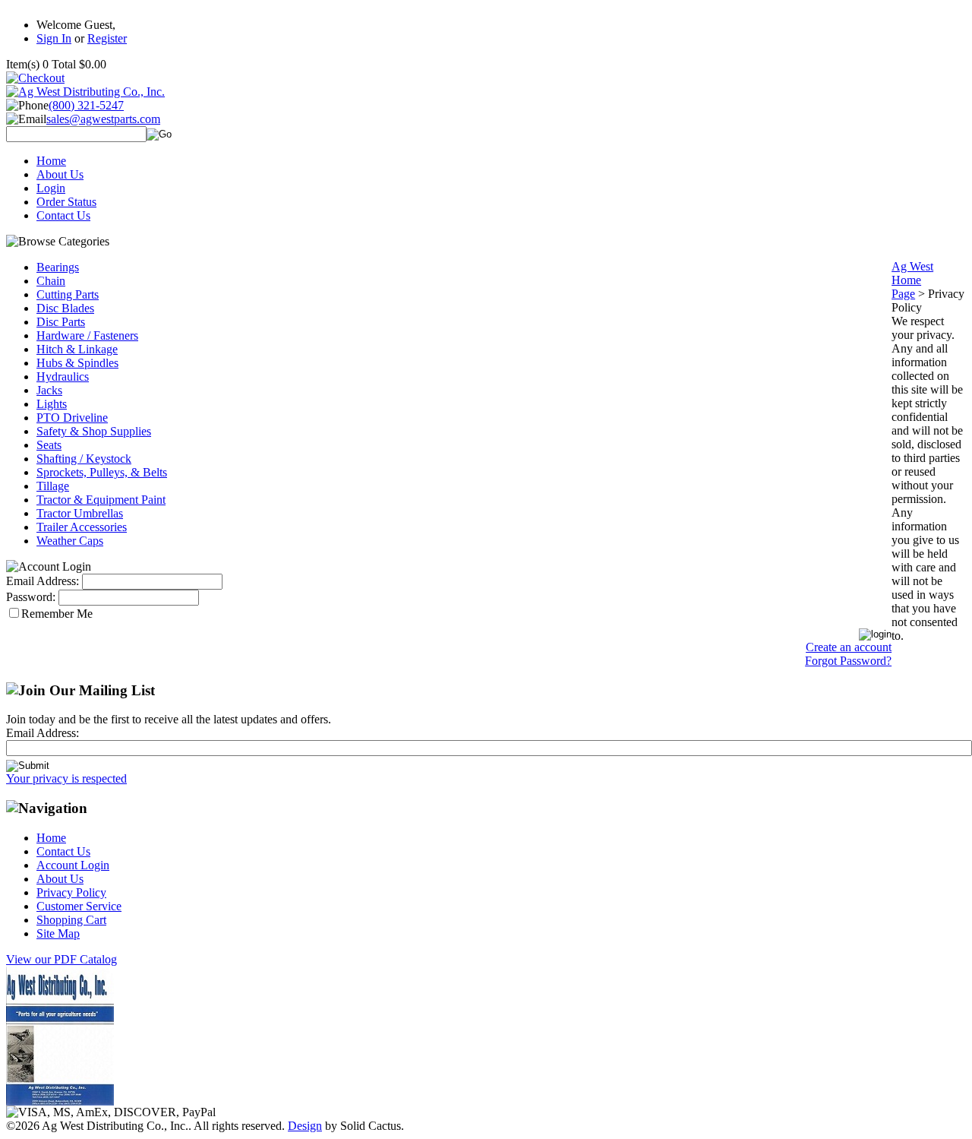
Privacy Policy (71, 892)
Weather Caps (69, 540)
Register (107, 38)
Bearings (57, 267)
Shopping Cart (71, 919)
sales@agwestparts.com (103, 118)
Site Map (58, 933)
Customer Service (79, 906)
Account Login (72, 865)
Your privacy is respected (66, 778)
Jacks (49, 390)
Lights (51, 403)
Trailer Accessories (81, 526)
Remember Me (57, 613)
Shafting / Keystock (83, 458)
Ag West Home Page (912, 280)
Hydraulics (62, 376)
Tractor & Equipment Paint (101, 499)
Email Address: (42, 580)
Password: (30, 596)
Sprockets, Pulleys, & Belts (101, 472)
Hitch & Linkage (77, 349)
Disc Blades (65, 308)
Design (305, 1125)
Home (51, 160)
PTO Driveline (72, 417)
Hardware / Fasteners (87, 335)
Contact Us (63, 215)
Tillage (52, 485)
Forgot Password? (848, 660)
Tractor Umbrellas (79, 513)
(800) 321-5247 (86, 105)
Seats (49, 444)
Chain (50, 280)
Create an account (849, 647)
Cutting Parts (67, 294)
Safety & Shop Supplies (93, 431)
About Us (60, 174)
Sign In (53, 38)
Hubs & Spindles (77, 362)
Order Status (66, 201)
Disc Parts (60, 321)
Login (50, 188)
